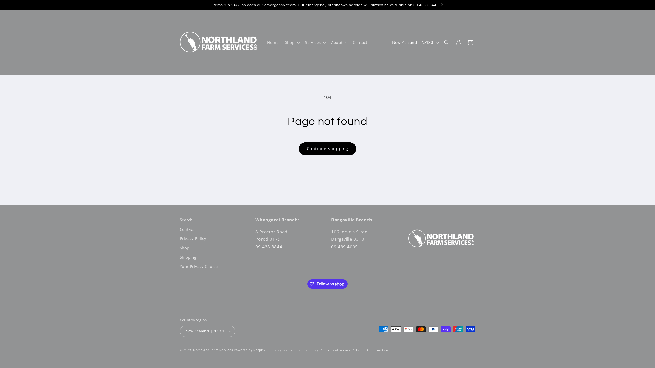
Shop (185, 247)
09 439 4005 (344, 247)
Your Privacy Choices (200, 266)
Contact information (372, 350)
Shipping (188, 257)
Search (186, 219)
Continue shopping (327, 149)
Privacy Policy (193, 238)
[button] (292, 42)
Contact (187, 229)
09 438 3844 (268, 247)
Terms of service (337, 350)
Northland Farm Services (213, 350)
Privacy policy (281, 350)
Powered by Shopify (249, 350)
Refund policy (308, 350)
